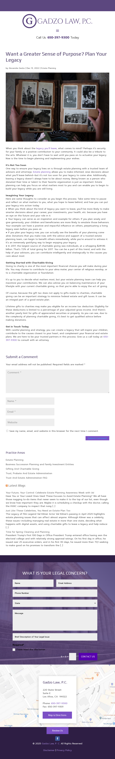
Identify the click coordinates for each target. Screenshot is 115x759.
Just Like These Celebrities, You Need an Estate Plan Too (38, 510)
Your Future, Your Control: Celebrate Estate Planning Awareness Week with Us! (50, 492)
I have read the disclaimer (30, 649)
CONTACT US (88, 656)
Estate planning (42, 172)
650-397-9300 (59, 703)
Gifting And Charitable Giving (22, 469)
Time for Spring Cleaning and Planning (28, 532)
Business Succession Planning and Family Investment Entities (40, 464)
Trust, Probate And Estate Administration (29, 473)
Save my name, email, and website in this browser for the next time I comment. (53, 431)
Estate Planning (48, 68)
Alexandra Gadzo (17, 68)
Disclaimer (49, 750)
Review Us (57, 730)
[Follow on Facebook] (57, 738)
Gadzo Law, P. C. (51, 743)
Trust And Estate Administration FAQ (26, 478)
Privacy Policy (64, 750)
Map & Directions (57, 715)
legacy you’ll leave (46, 148)
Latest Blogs (16, 485)
